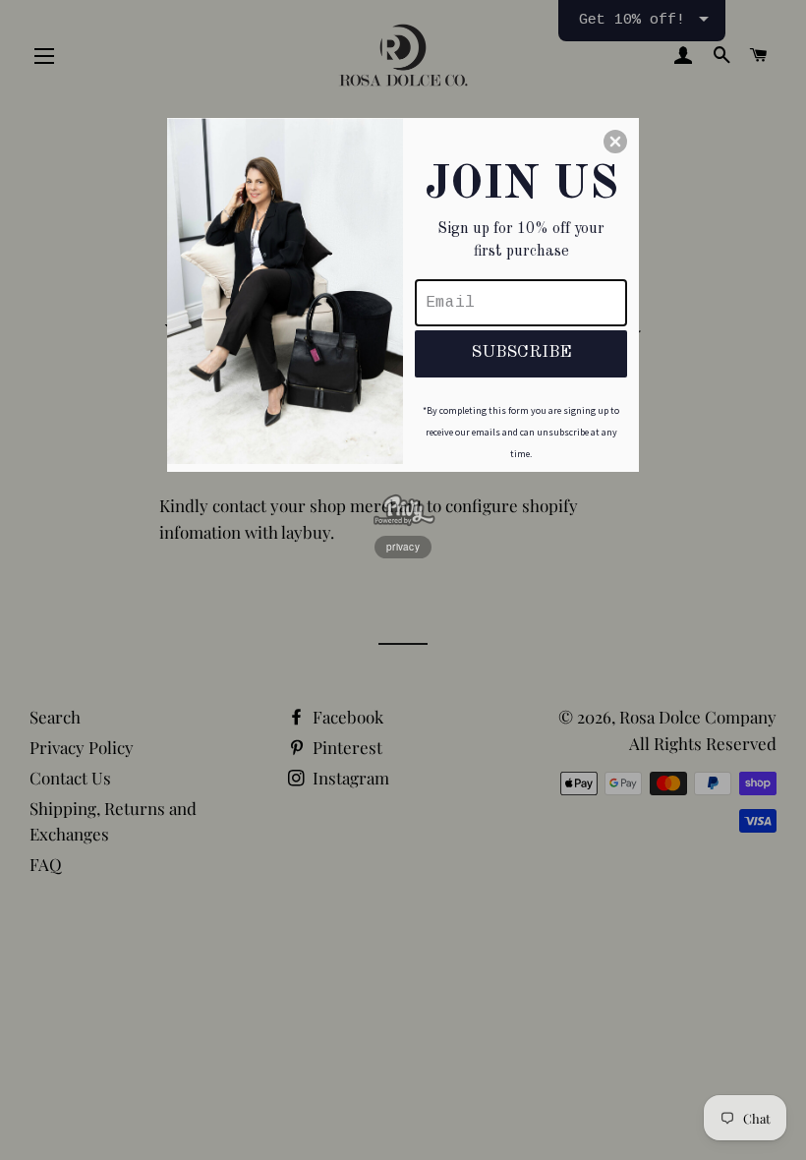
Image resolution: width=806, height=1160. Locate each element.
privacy (403, 546)
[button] (615, 141)
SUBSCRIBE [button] (521, 352)
